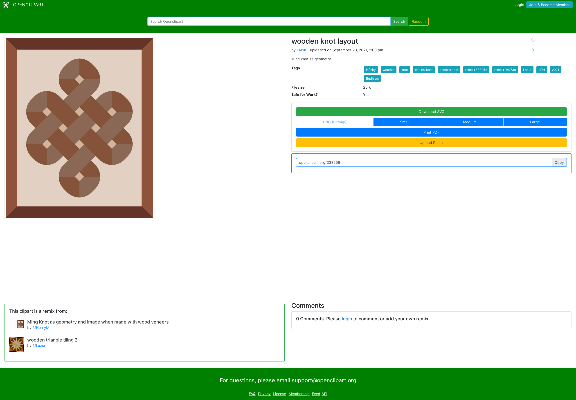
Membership (299, 393)
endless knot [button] (449, 70)
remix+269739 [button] (505, 70)
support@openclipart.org (324, 380)
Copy (559, 162)
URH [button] (541, 70)
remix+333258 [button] (476, 70)
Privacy (264, 393)
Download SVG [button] (431, 111)
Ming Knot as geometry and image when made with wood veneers (98, 322)
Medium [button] (470, 122)
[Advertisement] (288, 257)
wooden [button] (388, 70)
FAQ (252, 393)
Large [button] (535, 122)
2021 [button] (555, 70)
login (347, 318)
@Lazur (39, 345)
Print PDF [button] (431, 132)
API (324, 393)
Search (399, 21)
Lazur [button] (527, 70)
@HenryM (41, 327)
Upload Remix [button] (431, 142)
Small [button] (404, 122)
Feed (316, 393)
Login (519, 4)
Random (419, 21)
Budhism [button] (372, 78)
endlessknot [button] (424, 70)
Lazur (301, 50)
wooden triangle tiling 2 (52, 340)
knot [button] (404, 70)
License (279, 393)
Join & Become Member (549, 4)
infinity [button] (371, 70)
